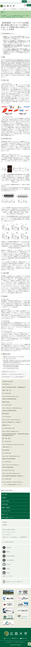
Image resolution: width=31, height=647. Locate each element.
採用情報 (4, 497)
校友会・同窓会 (5, 501)
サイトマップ (8, 9)
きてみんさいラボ (6, 510)
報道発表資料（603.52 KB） (8, 371)
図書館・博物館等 (6, 507)
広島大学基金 (5, 504)
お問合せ (25, 9)
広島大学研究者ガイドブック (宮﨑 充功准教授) (13, 376)
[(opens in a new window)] (8, 598)
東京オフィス (5, 514)
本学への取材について (7, 517)
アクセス (16, 9)
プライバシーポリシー (20, 642)
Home (3, 12)
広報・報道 (4, 494)
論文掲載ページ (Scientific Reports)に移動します (13, 374)
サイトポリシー (9, 642)
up (29, 644)
